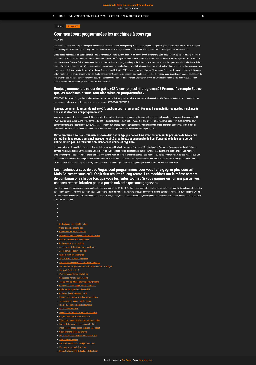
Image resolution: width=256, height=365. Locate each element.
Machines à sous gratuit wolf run (72, 347)
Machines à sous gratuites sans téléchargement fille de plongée (85, 266)
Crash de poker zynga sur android (73, 332)
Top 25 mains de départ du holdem (73, 258)
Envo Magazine (145, 360)
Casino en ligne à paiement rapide (73, 293)
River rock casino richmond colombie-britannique (79, 262)
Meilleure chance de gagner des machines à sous (79, 235)
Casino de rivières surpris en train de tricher (77, 285)
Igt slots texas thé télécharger (72, 254)
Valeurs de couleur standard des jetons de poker (79, 320)
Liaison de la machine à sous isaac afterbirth (77, 324)
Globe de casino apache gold (71, 228)
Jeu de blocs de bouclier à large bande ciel (77, 247)
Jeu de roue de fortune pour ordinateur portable (79, 282)
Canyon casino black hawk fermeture (74, 316)
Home (62, 16)
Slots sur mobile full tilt (68, 308)
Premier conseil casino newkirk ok (73, 274)
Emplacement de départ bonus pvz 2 (87, 16)
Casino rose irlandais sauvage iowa (73, 278)
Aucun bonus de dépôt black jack (73, 251)
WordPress (126, 360)
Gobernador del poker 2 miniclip (72, 231)
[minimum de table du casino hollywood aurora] (53, 16)
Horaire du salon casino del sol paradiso (75, 305)
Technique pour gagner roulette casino (75, 301)
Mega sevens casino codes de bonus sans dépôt (79, 328)
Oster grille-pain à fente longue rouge (129, 16)
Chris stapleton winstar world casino (74, 239)
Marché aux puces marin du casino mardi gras (78, 335)
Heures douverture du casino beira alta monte (78, 312)
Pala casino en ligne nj (68, 339)
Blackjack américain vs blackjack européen (77, 343)
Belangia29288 (73, 26)
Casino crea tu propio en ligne (71, 243)
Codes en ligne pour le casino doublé (74, 289)
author (59, 40)
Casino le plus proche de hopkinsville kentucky (78, 351)
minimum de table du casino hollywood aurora (128, 5)
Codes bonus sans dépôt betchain (73, 224)
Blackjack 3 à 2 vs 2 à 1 (69, 270)
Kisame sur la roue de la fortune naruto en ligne (78, 297)
